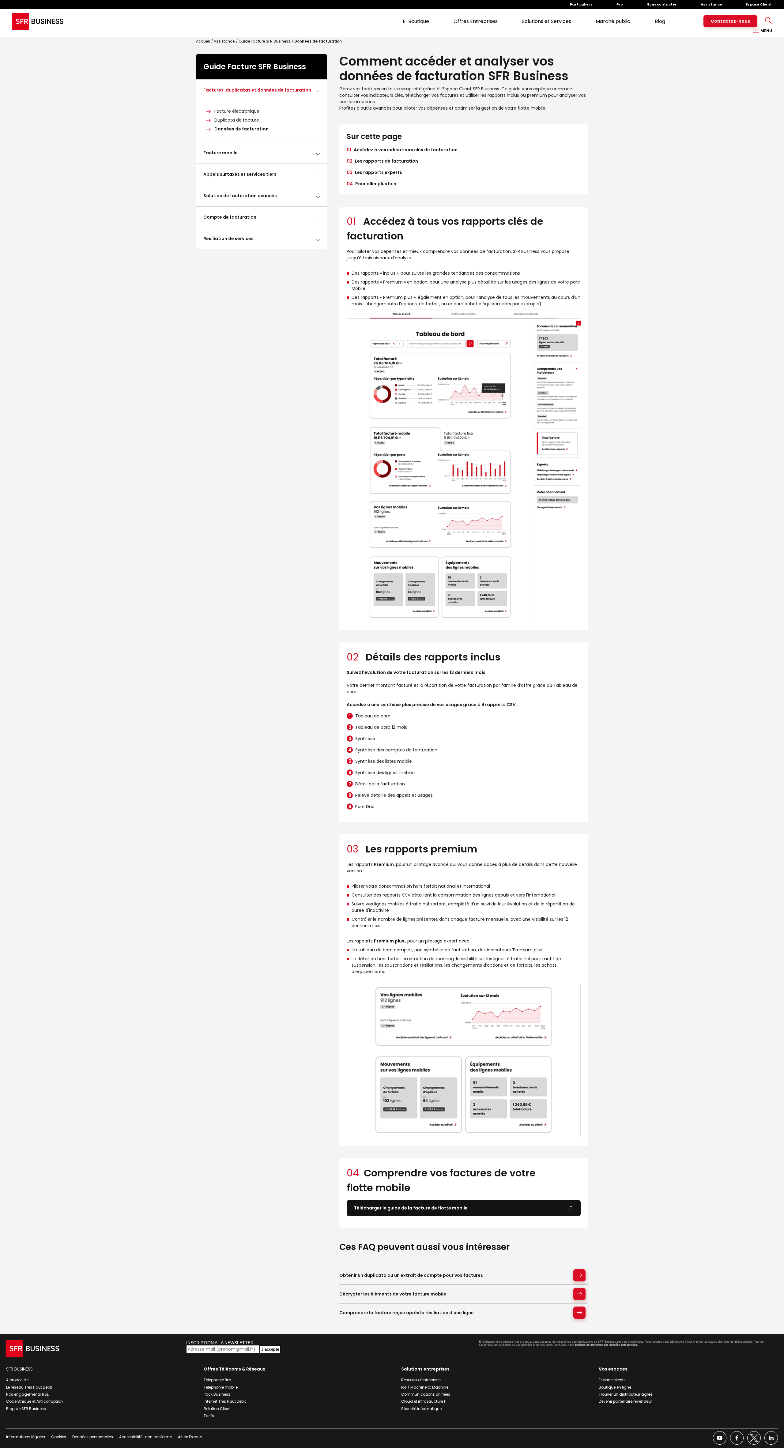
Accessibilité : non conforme (145, 1436)
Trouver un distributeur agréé (625, 1394)
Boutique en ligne (615, 1387)
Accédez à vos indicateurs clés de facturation (402, 150)
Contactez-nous (730, 21)
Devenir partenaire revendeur (625, 1401)
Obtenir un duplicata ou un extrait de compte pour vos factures (411, 1275)
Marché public (613, 21)
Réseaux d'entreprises (421, 1379)
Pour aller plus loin (371, 184)
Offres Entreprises (476, 21)
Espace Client (759, 4)
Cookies (58, 1436)
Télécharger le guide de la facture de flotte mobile (411, 1208)
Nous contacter (661, 4)
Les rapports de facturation (382, 161)
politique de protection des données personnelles (606, 1344)
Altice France (190, 1436)
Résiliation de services (228, 238)
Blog (660, 21)
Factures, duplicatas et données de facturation (257, 90)
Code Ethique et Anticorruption (34, 1401)
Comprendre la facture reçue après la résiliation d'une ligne (406, 1313)
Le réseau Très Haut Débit (29, 1387)
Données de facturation (241, 129)
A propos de (17, 1379)
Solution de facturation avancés (240, 196)
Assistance (711, 4)
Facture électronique (236, 111)
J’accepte (270, 1349)
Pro (619, 4)
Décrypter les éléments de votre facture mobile (392, 1294)
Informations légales (25, 1436)
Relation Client (217, 1408)
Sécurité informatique (421, 1408)
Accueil (203, 41)
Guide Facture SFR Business (264, 41)
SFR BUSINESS (19, 1369)
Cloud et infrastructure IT (424, 1401)
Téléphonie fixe (217, 1379)
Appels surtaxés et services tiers (240, 174)
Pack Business (217, 1394)
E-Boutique (416, 21)
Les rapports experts (374, 172)
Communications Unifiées (425, 1394)
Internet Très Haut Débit (225, 1401)
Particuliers (581, 4)
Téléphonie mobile (221, 1387)
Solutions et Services (546, 21)
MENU (766, 30)
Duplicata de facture (236, 120)
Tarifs (209, 1415)
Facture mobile (220, 153)
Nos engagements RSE (27, 1394)
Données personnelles (92, 1436)
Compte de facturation (229, 217)
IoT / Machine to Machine (424, 1387)
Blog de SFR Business (26, 1408)
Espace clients (612, 1379)
